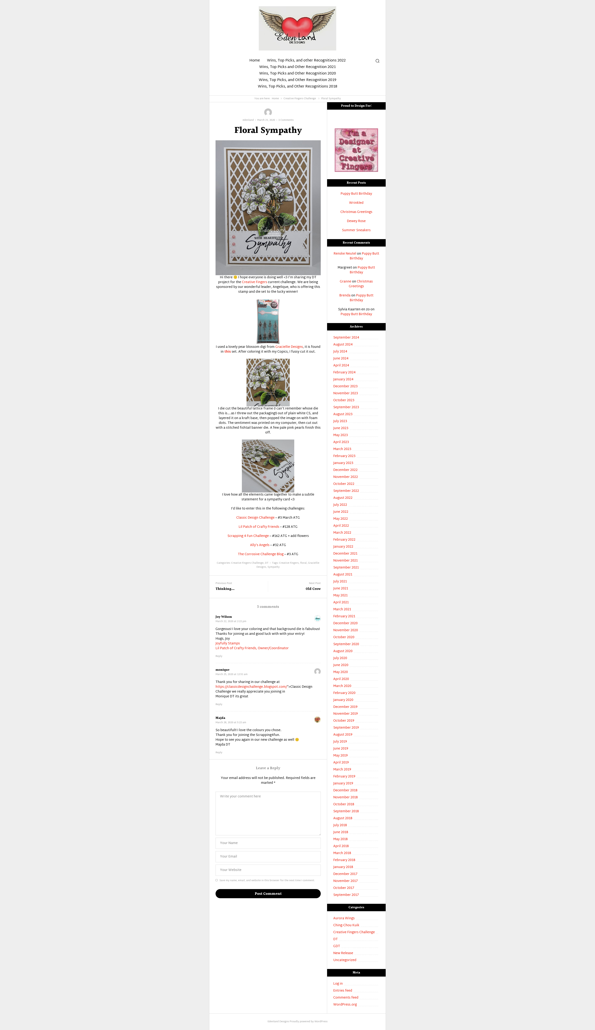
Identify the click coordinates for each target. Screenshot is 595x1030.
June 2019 (340, 748)
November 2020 (345, 630)
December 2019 (345, 707)
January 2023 (343, 463)
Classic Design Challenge (255, 518)
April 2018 (341, 846)
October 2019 (343, 721)
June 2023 (340, 428)
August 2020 (343, 651)
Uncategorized (344, 960)
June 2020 (340, 665)
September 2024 (346, 337)
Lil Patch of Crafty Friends (259, 527)
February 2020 (344, 693)
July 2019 (340, 741)
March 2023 (342, 449)
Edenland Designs (278, 1021)
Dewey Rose (356, 221)
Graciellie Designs (289, 347)
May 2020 (340, 672)
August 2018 (342, 818)
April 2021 (341, 602)
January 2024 (343, 379)
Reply (219, 656)
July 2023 (340, 421)
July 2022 (340, 505)
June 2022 (340, 512)
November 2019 (345, 714)
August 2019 (342, 735)
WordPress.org (345, 1004)
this (227, 352)
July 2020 (340, 658)
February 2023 (344, 456)
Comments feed (345, 997)
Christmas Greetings (356, 212)
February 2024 (344, 372)
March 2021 (342, 609)
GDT (336, 946)
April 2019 (341, 762)
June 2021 (340, 588)
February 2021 (344, 616)
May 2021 (340, 595)
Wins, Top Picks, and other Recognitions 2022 (306, 60)
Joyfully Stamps (228, 644)
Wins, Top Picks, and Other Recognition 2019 (297, 80)
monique (222, 669)
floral (303, 563)
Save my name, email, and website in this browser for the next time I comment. (267, 880)
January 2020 (343, 700)
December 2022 (345, 470)
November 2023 (345, 393)
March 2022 (342, 533)
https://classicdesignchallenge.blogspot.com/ (251, 687)
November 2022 (345, 477)
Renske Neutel (345, 254)
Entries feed (342, 990)
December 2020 (345, 623)
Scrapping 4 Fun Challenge (248, 536)
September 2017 (346, 895)
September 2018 (346, 811)
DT (267, 563)
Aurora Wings (344, 918)
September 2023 (346, 407)
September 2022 (346, 491)
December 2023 (345, 386)
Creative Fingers (254, 282)
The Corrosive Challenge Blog (261, 554)
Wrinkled (356, 203)
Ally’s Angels (259, 545)
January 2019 (343, 783)
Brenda (344, 296)
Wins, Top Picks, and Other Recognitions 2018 (297, 86)
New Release (343, 953)
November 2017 (345, 881)
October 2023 (343, 400)
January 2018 (343, 867)
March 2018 (342, 853)
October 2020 (343, 637)
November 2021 (345, 560)
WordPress (321, 1021)
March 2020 (342, 686)
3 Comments (286, 120)
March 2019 (342, 769)
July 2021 (340, 581)
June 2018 (340, 832)
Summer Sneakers (356, 230)
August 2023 (343, 414)
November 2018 (345, 797)
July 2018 (340, 825)
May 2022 (340, 519)
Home (254, 60)
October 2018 (343, 804)
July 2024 (340, 351)
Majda (220, 718)
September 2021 (346, 567)
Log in (338, 984)
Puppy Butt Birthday (356, 194)
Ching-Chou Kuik (346, 925)
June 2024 (340, 358)
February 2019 (344, 776)
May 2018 (340, 839)
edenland (248, 120)
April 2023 (341, 442)
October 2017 (343, 888)
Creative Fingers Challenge (300, 98)
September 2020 (346, 644)
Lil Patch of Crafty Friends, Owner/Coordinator (252, 648)
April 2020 (341, 679)
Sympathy (273, 567)
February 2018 (344, 860)
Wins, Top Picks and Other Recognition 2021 (297, 67)
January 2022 (343, 547)
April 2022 (341, 526)
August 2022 (343, 498)
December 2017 (345, 874)
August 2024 (343, 344)
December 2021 (345, 553)
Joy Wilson (224, 616)
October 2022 (343, 484)
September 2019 (346, 728)
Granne (345, 282)
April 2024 (341, 365)
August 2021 (342, 574)
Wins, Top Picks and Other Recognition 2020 (297, 73)
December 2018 (345, 790)
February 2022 (344, 540)
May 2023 (340, 435)
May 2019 (340, 755)
